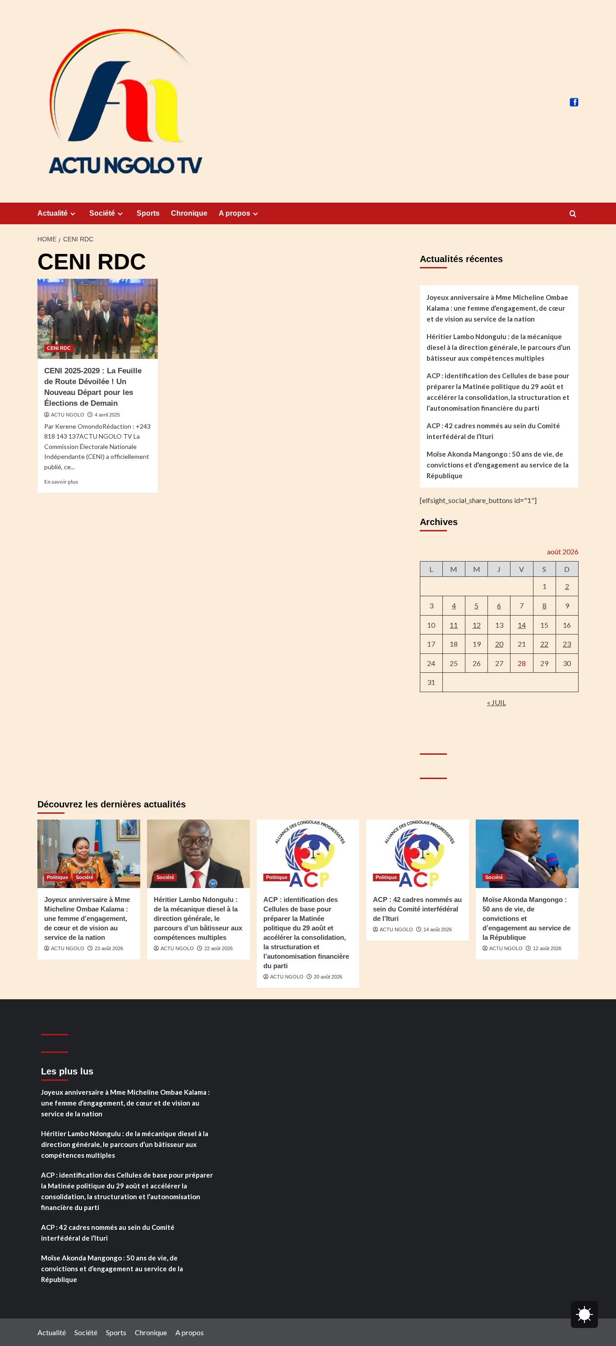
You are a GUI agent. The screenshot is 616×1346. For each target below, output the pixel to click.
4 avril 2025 (107, 414)
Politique (57, 877)
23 (567, 643)
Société (102, 213)
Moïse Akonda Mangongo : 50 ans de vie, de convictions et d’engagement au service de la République (498, 465)
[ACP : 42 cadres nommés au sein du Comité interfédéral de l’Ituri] (417, 854)
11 (454, 625)
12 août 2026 (547, 948)
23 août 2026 (109, 948)
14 (522, 625)
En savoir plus (61, 481)
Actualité (52, 213)
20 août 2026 (328, 976)
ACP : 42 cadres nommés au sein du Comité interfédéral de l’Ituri (493, 430)
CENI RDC (59, 348)
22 (544, 643)
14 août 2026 (437, 929)
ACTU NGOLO (67, 414)
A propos (234, 213)
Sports (148, 213)
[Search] (573, 214)
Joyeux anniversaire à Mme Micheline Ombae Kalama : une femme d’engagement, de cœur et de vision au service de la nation (497, 308)
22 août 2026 (218, 948)
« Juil (496, 702)
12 (477, 625)
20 (499, 643)
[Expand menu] (73, 214)
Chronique (189, 213)
